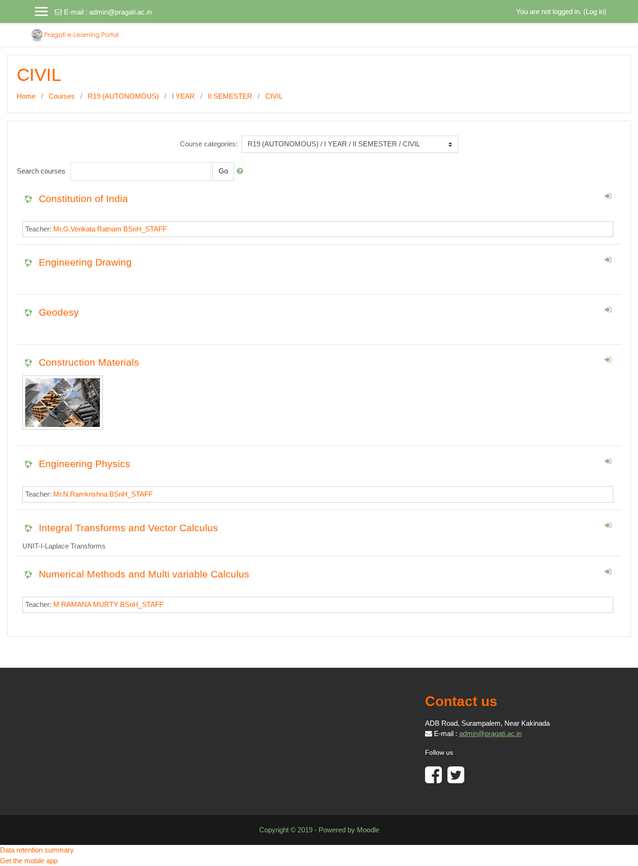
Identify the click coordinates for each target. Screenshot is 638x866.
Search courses (41, 171)
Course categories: (209, 144)
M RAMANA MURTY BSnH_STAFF (108, 604)
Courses (62, 96)
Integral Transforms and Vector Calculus (128, 527)
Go (223, 171)
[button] (242, 171)
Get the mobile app (28, 861)
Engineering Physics (84, 463)
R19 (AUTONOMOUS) (123, 96)
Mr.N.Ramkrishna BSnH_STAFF (103, 494)
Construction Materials (89, 362)
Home (26, 96)
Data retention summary (37, 850)
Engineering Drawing (85, 262)
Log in (595, 11)
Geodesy (59, 312)
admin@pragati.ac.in (120, 12)
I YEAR (183, 96)
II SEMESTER (230, 96)
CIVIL (274, 96)
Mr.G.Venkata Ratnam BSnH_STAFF (110, 229)
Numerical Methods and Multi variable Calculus (144, 574)
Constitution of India (83, 198)
